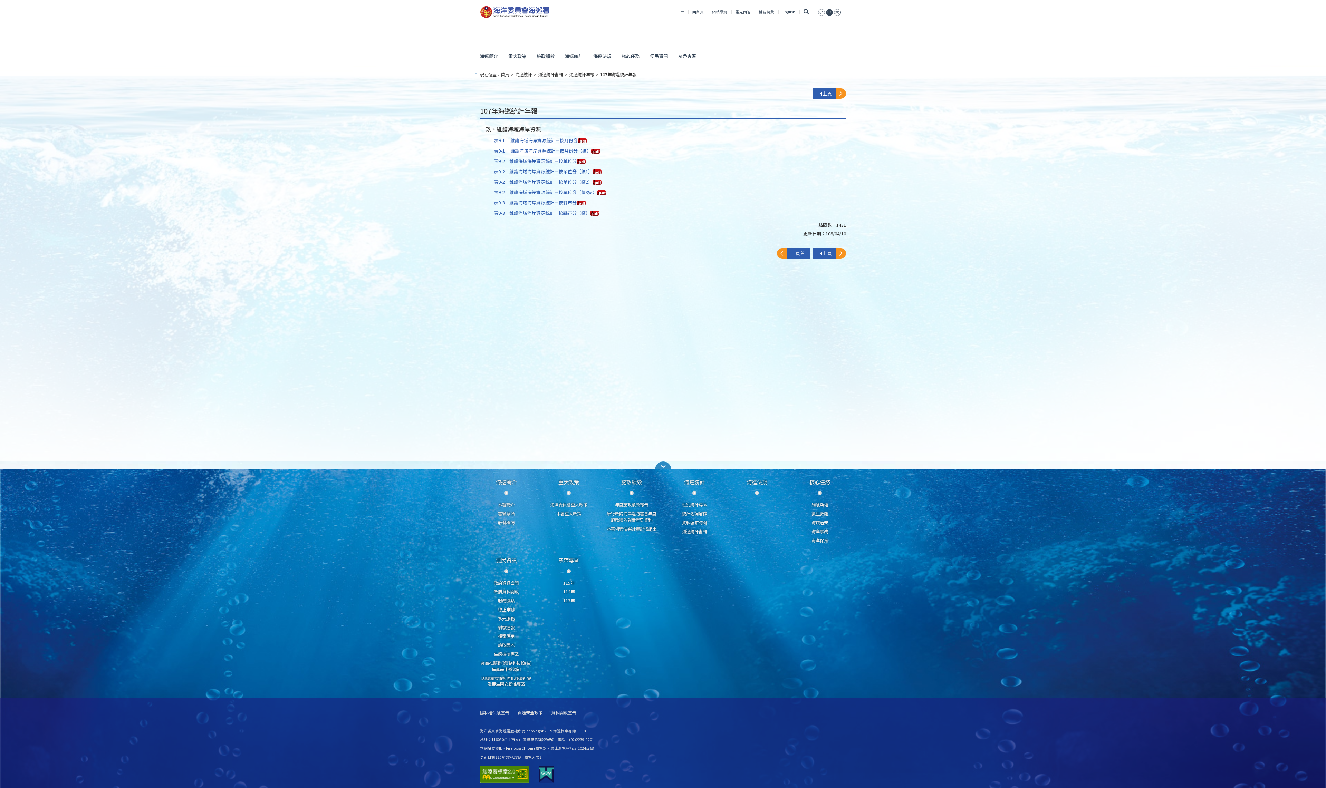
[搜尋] (806, 11)
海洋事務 (819, 531)
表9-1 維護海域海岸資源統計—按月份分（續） (542, 150)
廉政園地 (506, 645)
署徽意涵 (506, 513)
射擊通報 (506, 627)
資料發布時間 (694, 522)
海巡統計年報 (581, 74)
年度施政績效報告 (631, 505)
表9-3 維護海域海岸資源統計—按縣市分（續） (542, 213)
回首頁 (698, 11)
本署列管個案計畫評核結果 (631, 529)
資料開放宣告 (563, 713)
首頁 (505, 74)
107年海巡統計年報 (618, 74)
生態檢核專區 (506, 654)
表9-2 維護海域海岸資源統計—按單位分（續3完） (545, 192)
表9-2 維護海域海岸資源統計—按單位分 (535, 161)
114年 (569, 591)
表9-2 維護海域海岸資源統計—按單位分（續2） (543, 181)
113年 (569, 600)
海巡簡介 (489, 55)
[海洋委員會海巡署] (537, 12)
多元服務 (506, 618)
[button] (821, 11)
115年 (569, 583)
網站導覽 (719, 11)
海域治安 (819, 522)
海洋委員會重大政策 (568, 505)
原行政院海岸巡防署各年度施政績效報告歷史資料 (631, 516)
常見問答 (743, 11)
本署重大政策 (568, 513)
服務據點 (506, 600)
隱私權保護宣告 (494, 713)
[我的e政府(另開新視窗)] (546, 774)
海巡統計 (574, 55)
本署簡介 (506, 505)
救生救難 (819, 513)
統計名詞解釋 (694, 513)
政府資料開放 (506, 591)
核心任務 (631, 55)
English (788, 11)
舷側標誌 (506, 522)
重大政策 (517, 55)
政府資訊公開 (506, 583)
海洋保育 (819, 540)
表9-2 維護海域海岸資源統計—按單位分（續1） (543, 171)
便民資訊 (659, 55)
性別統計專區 (694, 505)
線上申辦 (506, 609)
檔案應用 (506, 636)
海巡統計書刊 (550, 74)
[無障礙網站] (504, 774)
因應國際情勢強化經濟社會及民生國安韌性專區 (506, 681)
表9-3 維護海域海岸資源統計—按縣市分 (535, 202)
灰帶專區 (687, 55)
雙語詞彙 (766, 11)
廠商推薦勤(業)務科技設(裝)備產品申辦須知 (506, 666)
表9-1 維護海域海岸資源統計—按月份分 (536, 140)
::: (682, 11)
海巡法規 (602, 55)
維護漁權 (819, 505)
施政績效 (546, 55)
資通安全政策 (530, 713)
